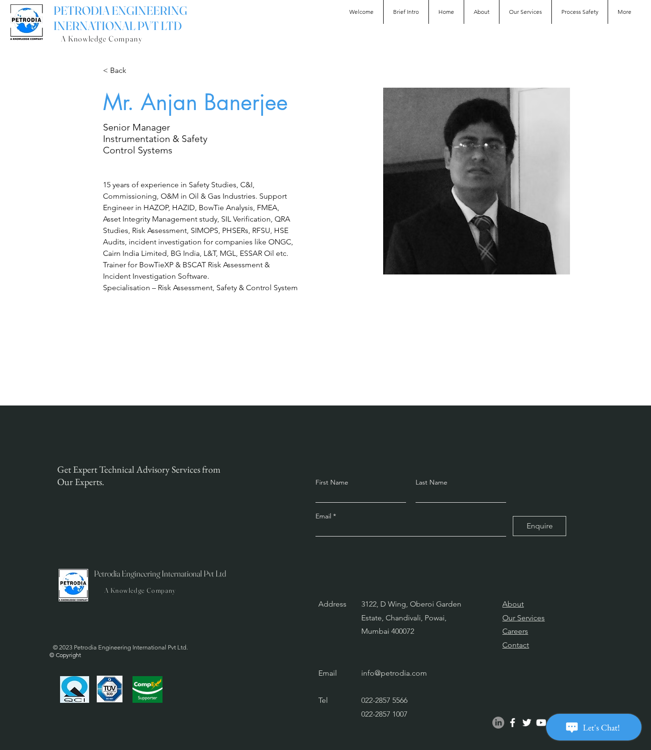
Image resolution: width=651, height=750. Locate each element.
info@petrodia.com (394, 673)
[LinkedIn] (498, 723)
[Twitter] (527, 723)
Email (324, 516)
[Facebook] (513, 723)
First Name (331, 482)
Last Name (432, 482)
